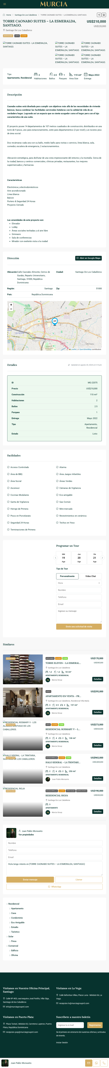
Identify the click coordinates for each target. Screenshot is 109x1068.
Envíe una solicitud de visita (79, 626)
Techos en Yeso (67, 522)
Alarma (62, 467)
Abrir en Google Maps (89, 258)
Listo (17, 36)
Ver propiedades (26, 834)
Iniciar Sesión (62, 1042)
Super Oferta (82, 791)
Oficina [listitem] (14, 955)
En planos (50, 658)
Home (8, 15)
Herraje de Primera (19, 509)
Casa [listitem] (13, 913)
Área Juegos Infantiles (70, 474)
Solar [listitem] (10, 936)
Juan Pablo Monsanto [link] (60, 779)
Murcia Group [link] (57, 680)
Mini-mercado (66, 509)
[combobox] (79, 583)
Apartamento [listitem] (17, 908)
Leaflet (73, 349)
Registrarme (95, 1025)
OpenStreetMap (85, 349)
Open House (70, 791)
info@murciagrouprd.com (17, 1007)
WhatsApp (56, 886)
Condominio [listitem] (17, 918)
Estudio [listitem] (14, 927)
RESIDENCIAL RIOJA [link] (57, 795)
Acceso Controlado (20, 467)
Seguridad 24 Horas (20, 522)
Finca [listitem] (13, 941)
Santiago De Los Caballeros (26, 15)
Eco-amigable (65, 495)
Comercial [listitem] (13, 946)
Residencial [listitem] (13, 904)
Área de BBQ (16, 474)
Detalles (98, 679)
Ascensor (15, 488)
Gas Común (65, 502)
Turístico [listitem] (15, 932)
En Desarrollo (51, 758)
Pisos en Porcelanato (21, 516)
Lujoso (24, 36)
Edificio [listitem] (14, 950)
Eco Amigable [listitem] (17, 922)
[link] (23, 669)
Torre (65, 658)
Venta (48, 691)
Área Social (16, 481)
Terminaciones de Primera (23, 529)
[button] (99, 15)
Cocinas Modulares (20, 495)
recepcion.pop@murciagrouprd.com (22, 1032)
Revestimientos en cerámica (72, 516)
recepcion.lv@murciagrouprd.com (74, 1003)
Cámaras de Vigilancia (70, 488)
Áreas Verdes (65, 481)
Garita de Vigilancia (20, 502)
